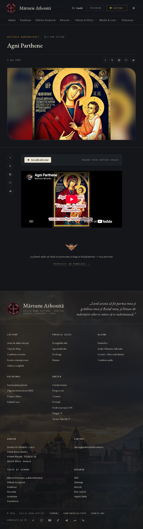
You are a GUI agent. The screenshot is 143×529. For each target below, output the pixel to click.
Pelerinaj (128, 20)
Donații (56, 401)
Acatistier (12, 496)
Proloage (57, 354)
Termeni (54, 513)
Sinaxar (56, 360)
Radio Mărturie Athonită (110, 348)
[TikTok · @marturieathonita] (58, 520)
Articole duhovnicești (23, 37)
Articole (65, 20)
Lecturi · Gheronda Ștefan (111, 354)
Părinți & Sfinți (85, 20)
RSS (76, 477)
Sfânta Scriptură (45, 20)
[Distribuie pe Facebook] (105, 60)
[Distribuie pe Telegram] (133, 60)
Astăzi (12, 20)
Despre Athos (14, 396)
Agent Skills (80, 496)
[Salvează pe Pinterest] (119, 60)
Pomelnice (12, 501)
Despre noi (58, 390)
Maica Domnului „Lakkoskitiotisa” (25, 477)
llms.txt (78, 487)
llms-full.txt (80, 491)
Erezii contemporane (17, 360)
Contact (56, 396)
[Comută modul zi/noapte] (133, 8)
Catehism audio (105, 360)
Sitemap (78, 482)
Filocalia (11, 491)
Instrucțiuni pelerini (17, 385)
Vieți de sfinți (14, 348)
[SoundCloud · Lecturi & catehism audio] (75, 520)
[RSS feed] (83, 520)
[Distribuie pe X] (112, 60)
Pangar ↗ (57, 413)
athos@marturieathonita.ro (88, 447)
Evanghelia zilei (59, 343)
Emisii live (103, 343)
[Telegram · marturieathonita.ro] (66, 520)
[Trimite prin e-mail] (126, 60)
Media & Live (108, 20)
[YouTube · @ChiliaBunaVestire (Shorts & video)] (50, 520)
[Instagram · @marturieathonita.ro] (41, 520)
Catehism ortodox (16, 354)
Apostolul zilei (59, 348)
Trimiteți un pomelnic (71, 264)
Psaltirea (25, 20)
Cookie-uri (97, 513)
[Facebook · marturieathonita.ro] (33, 520)
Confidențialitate (74, 513)
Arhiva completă (15, 365)
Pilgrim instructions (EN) (20, 390)
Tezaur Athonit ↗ (61, 418)
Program (95, 8)
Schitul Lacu (13, 401)
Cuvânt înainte (59, 385)
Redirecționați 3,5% (62, 407)
